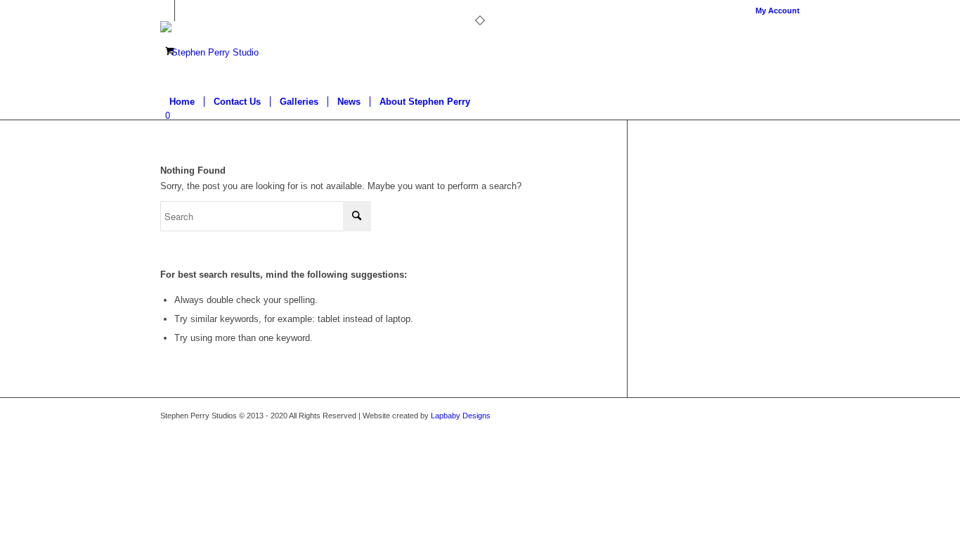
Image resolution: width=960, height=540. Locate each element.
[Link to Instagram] (185, 10)
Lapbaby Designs (461, 415)
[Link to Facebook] (164, 10)
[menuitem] (774, 10)
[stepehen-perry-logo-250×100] (209, 52)
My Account (777, 10)
